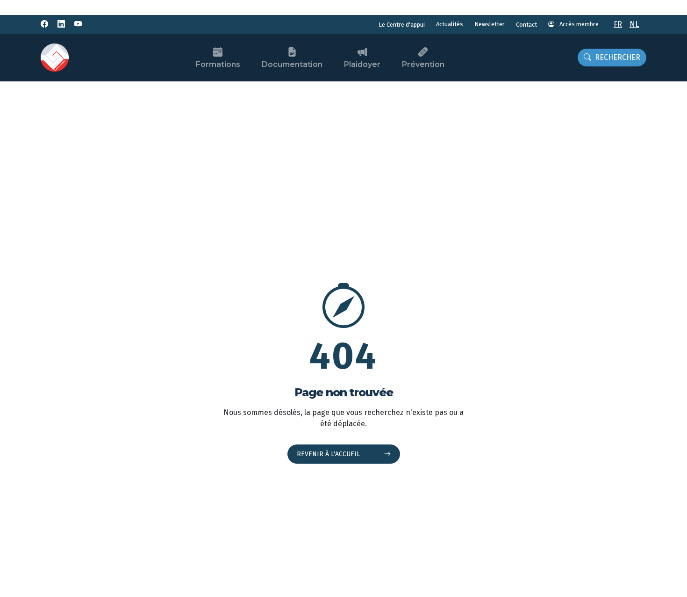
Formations (218, 64)
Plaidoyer (362, 64)
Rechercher (617, 57)
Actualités (449, 24)
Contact (526, 24)
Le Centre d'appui (402, 24)
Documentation (292, 64)
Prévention (423, 64)
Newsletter (489, 24)
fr (618, 24)
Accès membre (578, 24)
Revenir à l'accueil (329, 454)
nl (634, 24)
